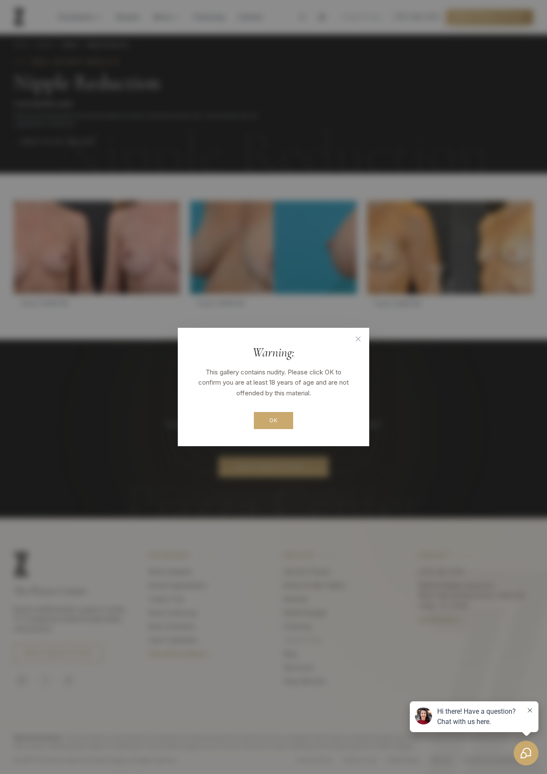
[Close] (358, 339)
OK (273, 420)
